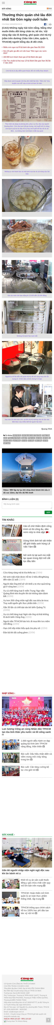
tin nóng (31, 441)
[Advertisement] (27, 664)
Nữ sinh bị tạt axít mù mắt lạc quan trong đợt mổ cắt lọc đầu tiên (36, 558)
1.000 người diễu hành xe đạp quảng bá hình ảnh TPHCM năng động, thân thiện (35, 744)
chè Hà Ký (17, 435)
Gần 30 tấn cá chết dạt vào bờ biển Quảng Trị (24, 607)
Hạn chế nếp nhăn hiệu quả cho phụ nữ (21, 628)
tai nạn (24, 441)
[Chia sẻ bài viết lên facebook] (45, 24)
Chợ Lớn (31, 438)
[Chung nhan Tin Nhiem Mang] (15, 1021)
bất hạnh (7, 443)
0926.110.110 (15, 1019)
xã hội (45, 441)
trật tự (45, 438)
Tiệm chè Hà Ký (14, 438)
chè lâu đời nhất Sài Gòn (31, 435)
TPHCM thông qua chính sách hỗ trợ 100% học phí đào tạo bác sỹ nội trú (35, 910)
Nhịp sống (8, 693)
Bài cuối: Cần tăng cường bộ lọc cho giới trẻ (35, 768)
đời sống (38, 441)
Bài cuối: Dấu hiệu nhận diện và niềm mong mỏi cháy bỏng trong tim (36, 757)
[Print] (50, 24)
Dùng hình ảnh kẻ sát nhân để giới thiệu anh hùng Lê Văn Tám (37, 543)
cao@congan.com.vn (16, 1012)
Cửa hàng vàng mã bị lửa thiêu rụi (19, 573)
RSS (50, 8)
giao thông (17, 441)
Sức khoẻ (8, 835)
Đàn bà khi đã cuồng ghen (15, 632)
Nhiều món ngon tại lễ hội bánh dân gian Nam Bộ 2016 (24, 47)
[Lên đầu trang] (48, 1020)
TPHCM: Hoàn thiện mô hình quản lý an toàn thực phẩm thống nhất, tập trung (35, 896)
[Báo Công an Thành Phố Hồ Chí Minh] (30, 3)
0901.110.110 (26, 1019)
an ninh (39, 438)
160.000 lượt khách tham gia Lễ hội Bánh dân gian (22, 57)
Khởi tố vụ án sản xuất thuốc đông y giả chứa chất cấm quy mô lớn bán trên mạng (35, 883)
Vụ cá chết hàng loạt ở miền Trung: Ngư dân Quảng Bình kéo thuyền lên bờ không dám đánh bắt (25, 593)
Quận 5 (24, 438)
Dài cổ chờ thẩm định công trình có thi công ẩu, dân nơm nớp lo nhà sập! (37, 529)
